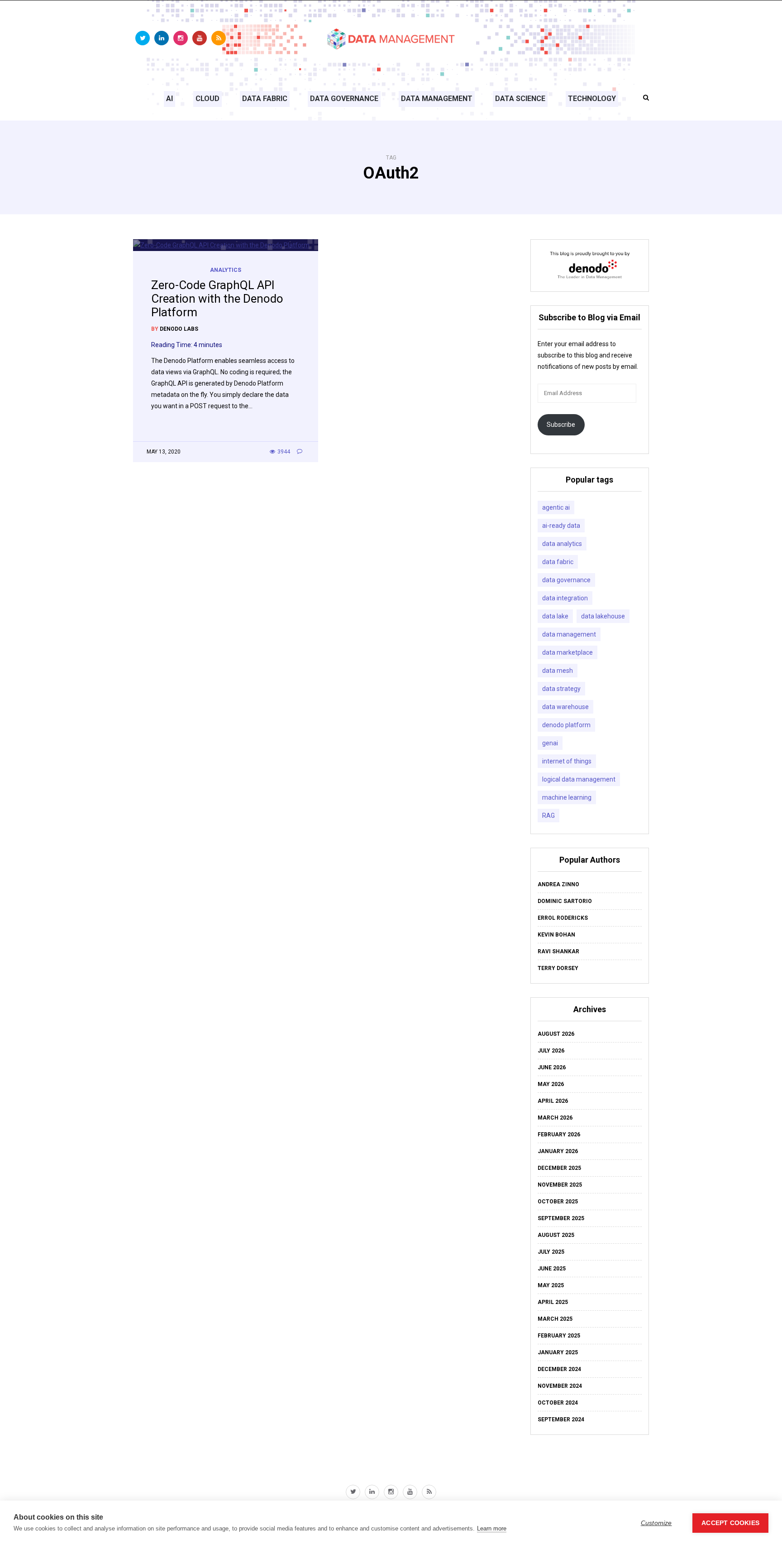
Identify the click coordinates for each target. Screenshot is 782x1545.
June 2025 (552, 1268)
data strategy (561, 688)
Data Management (436, 98)
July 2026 (551, 1051)
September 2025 (561, 1218)
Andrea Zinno (558, 884)
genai (550, 743)
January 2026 (558, 1151)
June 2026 (552, 1067)
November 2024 (560, 1386)
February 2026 (559, 1134)
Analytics (225, 270)
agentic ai (556, 507)
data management (569, 634)
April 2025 (553, 1302)
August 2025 (556, 1235)
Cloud (207, 98)
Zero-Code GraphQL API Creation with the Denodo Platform (217, 298)
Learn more (491, 1528)
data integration (565, 598)
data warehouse (565, 706)
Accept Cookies (730, 1523)
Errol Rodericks (563, 918)
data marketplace (567, 652)
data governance (566, 580)
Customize (656, 1523)
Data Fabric (264, 98)
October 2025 (558, 1201)
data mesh (557, 670)
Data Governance (344, 98)
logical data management (578, 779)
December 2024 (559, 1369)
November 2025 (560, 1185)
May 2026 (551, 1084)
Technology (592, 98)
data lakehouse (603, 616)
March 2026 (555, 1118)
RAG (548, 815)
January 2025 (558, 1352)
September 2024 (561, 1419)
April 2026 (553, 1101)
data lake (555, 616)
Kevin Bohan (556, 935)
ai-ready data (561, 525)
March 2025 (555, 1319)
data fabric (557, 561)
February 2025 (559, 1336)
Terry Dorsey (558, 968)
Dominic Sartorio (565, 901)
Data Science (520, 98)
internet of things (566, 761)
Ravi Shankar (558, 951)
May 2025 (551, 1285)
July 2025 (551, 1252)
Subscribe (561, 424)
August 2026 (556, 1034)
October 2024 (558, 1403)
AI (169, 98)
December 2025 (559, 1168)
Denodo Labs (179, 329)
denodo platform (566, 725)
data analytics (562, 543)
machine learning (566, 797)
